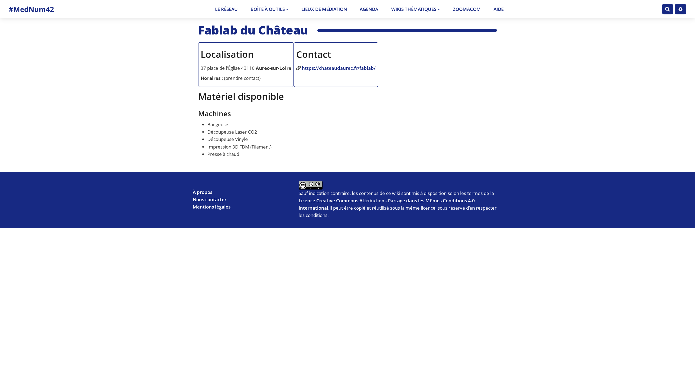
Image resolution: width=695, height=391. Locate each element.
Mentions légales (211, 207)
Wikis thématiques (413, 9)
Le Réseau (226, 9)
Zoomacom (467, 9)
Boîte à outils (268, 9)
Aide (499, 9)
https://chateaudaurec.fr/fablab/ (339, 68)
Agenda (369, 9)
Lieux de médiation (324, 9)
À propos (202, 192)
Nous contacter (209, 199)
